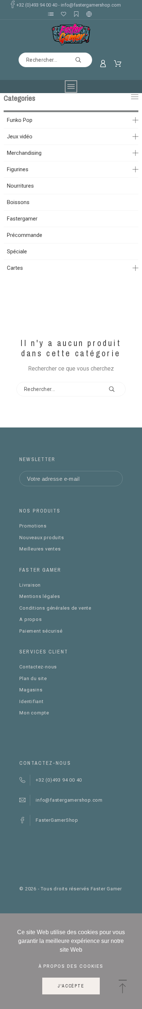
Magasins (30, 690)
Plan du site (33, 678)
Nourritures (20, 186)
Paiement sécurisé (40, 631)
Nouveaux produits (41, 537)
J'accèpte (71, 986)
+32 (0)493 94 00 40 (36, 5)
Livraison (30, 585)
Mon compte (34, 712)
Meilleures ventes (39, 549)
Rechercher (83, 60)
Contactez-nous (38, 667)
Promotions (33, 526)
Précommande (24, 235)
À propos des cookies (71, 966)
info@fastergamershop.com (91, 5)
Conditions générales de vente (55, 608)
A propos (30, 619)
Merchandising (24, 153)
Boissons (18, 202)
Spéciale (17, 251)
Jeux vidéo (19, 136)
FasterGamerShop (57, 820)
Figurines (17, 169)
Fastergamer (22, 218)
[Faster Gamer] (71, 34)
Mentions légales (39, 596)
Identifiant (31, 701)
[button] (122, 987)
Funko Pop (19, 120)
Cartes (15, 268)
